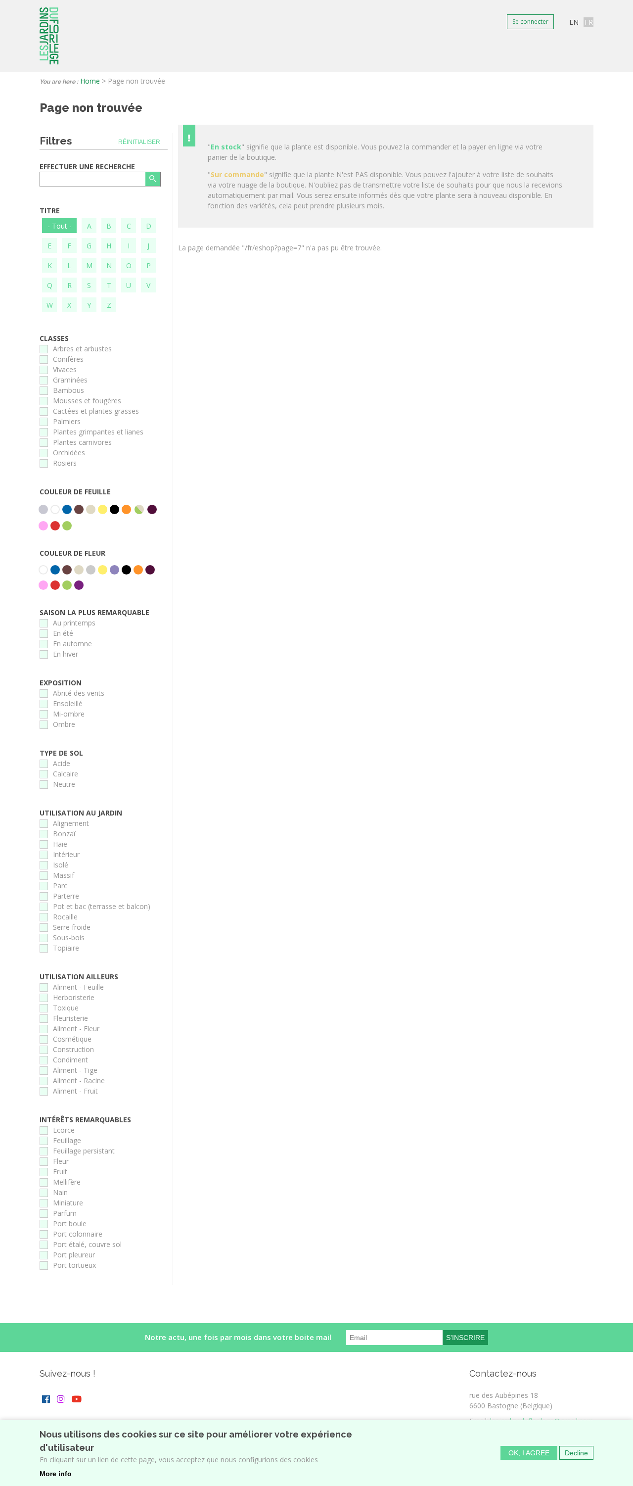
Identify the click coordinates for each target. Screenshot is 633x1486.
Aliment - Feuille (78, 987)
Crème (90, 509)
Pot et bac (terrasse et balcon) (101, 906)
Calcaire (65, 773)
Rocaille (65, 916)
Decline (576, 1453)
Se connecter (530, 21)
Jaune (102, 509)
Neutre (64, 784)
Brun (79, 509)
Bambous (68, 390)
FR (589, 22)
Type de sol (61, 753)
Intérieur (66, 854)
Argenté (43, 509)
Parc (60, 885)
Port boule (70, 1223)
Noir (114, 509)
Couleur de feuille (75, 491)
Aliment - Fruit (75, 1091)
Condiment (70, 1059)
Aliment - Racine (79, 1080)
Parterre (66, 896)
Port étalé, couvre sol (87, 1244)
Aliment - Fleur (76, 1028)
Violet (79, 585)
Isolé (60, 864)
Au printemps (74, 622)
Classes (54, 338)
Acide (61, 763)
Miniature (68, 1202)
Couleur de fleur (72, 553)
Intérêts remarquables (85, 1119)
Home (90, 81)
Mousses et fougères (87, 400)
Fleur (61, 1161)
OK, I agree (528, 1453)
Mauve (114, 570)
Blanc (55, 509)
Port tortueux (74, 1265)
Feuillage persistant (84, 1150)
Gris (90, 570)
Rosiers (65, 463)
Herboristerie (73, 997)
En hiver (65, 654)
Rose (43, 525)
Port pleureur (74, 1254)
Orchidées (69, 452)
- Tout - (59, 226)
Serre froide (71, 927)
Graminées (70, 379)
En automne (72, 643)
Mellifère (67, 1182)
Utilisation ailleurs (79, 976)
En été (63, 633)
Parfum (65, 1213)
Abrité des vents (78, 693)
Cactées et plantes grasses (96, 411)
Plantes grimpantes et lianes (98, 431)
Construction (73, 1049)
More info (56, 1474)
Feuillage (67, 1140)
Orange (126, 509)
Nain (60, 1192)
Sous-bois (69, 937)
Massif (63, 875)
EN (574, 22)
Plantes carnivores (82, 442)
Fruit (60, 1171)
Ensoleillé (68, 703)
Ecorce (64, 1130)
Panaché (139, 509)
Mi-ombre (69, 714)
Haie (60, 844)
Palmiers (67, 421)
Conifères (68, 359)
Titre (50, 210)
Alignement (71, 823)
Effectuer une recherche (87, 166)
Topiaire (66, 948)
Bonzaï (64, 833)
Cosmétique (72, 1039)
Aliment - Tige (75, 1070)
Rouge (55, 525)
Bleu (67, 509)
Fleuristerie (70, 1018)
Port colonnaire (77, 1234)
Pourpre (152, 509)
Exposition (61, 682)
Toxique (66, 1007)
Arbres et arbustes (82, 348)
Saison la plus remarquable (94, 612)
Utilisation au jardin (81, 812)
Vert (67, 525)
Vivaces (65, 369)
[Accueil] (49, 36)
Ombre (64, 724)
